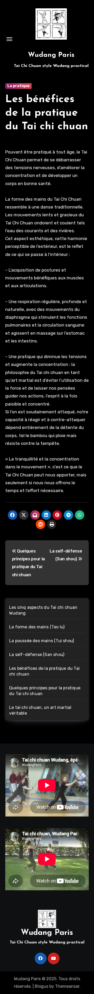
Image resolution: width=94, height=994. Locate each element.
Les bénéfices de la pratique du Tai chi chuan (46, 113)
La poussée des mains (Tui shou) (41, 640)
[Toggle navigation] (9, 39)
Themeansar (67, 986)
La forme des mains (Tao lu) (36, 626)
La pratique (18, 86)
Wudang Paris (51, 55)
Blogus (41, 986)
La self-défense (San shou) (36, 654)
